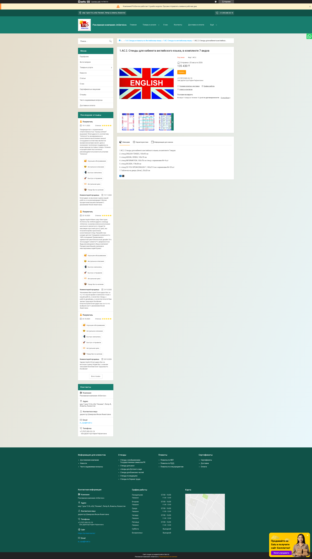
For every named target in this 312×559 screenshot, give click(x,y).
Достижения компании (89, 460)
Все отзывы (95, 376)
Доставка (205, 463)
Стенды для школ (127, 466)
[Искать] (110, 41)
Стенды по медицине (128, 476)
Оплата (204, 467)
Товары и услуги (149, 25)
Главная (133, 25)
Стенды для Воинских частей (132, 472)
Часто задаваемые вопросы (91, 100)
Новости (83, 73)
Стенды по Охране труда (130, 479)
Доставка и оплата (196, 25)
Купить (182, 72)
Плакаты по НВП (167, 460)
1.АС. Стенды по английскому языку (177, 41)
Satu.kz (166, 554)
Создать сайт (96, 2)
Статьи (83, 78)
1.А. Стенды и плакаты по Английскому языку (143, 41)
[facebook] (120, 176)
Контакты (178, 25)
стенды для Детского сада (131, 469)
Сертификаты (206, 460)
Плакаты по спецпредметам (172, 467)
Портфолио (84, 57)
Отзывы (83, 95)
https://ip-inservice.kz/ (86, 533)
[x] (123, 176)
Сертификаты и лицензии (90, 89)
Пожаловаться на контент (168, 557)
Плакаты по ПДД (167, 463)
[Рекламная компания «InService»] (84, 25)
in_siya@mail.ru (86, 423)
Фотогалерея (85, 62)
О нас (165, 25)
